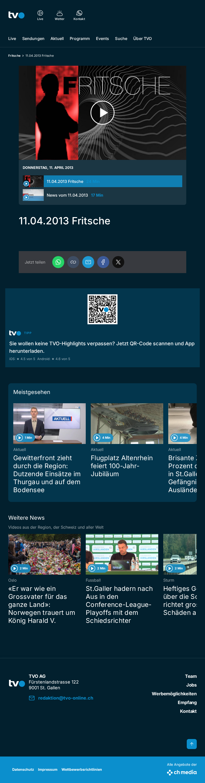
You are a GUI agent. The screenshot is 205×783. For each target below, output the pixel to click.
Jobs (191, 685)
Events (102, 38)
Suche (121, 38)
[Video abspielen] (102, 113)
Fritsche (14, 55)
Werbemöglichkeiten (174, 693)
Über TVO (142, 38)
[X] (118, 262)
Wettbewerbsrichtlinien (82, 769)
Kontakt (188, 711)
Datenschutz (23, 769)
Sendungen (33, 38)
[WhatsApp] (58, 262)
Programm (80, 38)
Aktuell (57, 38)
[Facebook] (103, 262)
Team (191, 676)
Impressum (48, 769)
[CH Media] (182, 772)
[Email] (88, 262)
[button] (73, 262)
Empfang (187, 702)
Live (12, 38)
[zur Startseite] (16, 15)
